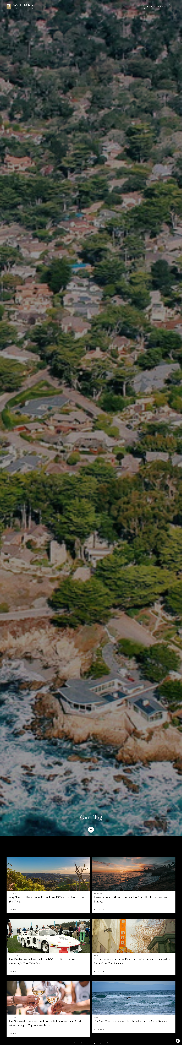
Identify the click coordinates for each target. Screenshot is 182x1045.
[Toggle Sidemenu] (173, 6)
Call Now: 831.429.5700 (157, 6)
